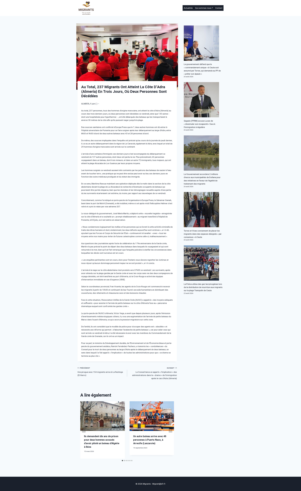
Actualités (188, 8)
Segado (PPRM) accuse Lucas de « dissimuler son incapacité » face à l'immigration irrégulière (199, 124)
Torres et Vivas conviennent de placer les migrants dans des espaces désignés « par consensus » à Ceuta (203, 234)
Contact (218, 8)
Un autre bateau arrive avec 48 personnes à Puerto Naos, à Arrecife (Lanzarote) (149, 440)
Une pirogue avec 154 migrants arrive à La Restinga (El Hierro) (100, 372)
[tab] (122, 460)
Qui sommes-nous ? (204, 8)
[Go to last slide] (84, 430)
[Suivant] (170, 430)
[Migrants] (86, 8)
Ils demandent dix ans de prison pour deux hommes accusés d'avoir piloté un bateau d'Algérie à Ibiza (101, 442)
